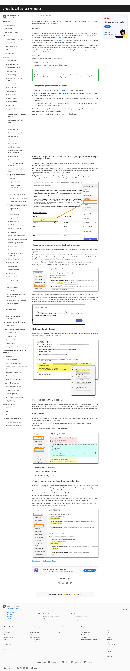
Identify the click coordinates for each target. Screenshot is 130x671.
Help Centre (83, 630)
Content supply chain (34, 632)
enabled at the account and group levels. (55, 65)
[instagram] (21, 668)
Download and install (85, 632)
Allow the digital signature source (45, 467)
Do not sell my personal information (111, 668)
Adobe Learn (84, 637)
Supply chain (109, 646)
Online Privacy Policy (49, 561)
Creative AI (6, 630)
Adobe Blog (109, 656)
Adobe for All (109, 654)
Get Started (9, 614)
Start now (76, 620)
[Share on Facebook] (59, 583)
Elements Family (7, 644)
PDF (5, 639)
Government (58, 634)
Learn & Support (11, 612)
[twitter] (24, 668)
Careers (108, 634)
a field (61, 90)
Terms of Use (89, 668)
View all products (8, 649)
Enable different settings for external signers (48, 476)
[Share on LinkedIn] (67, 583)
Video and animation (8, 637)
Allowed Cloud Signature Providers (45, 471)
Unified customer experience (36, 634)
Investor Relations (111, 644)
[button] (15, 61)
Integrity (109, 651)
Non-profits (58, 632)
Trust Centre (109, 649)
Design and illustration (9, 634)
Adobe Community (85, 634)
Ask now (45, 620)
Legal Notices (36, 561)
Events (108, 637)
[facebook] (18, 668)
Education (58, 630)
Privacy (83, 668)
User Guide (9, 616)
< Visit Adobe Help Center (13, 608)
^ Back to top (124, 609)
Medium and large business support (89, 639)
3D (4, 642)
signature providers (60, 40)
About (108, 632)
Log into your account (111, 630)
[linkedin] (27, 668)
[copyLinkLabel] (71, 583)
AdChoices (123, 668)
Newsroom (109, 639)
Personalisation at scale (35, 630)
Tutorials (9, 618)
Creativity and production (35, 637)
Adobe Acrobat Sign (13, 15)
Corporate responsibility (112, 642)
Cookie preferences (97, 668)
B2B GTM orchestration (35, 639)
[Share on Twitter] (63, 583)
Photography (7, 632)
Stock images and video (9, 646)
